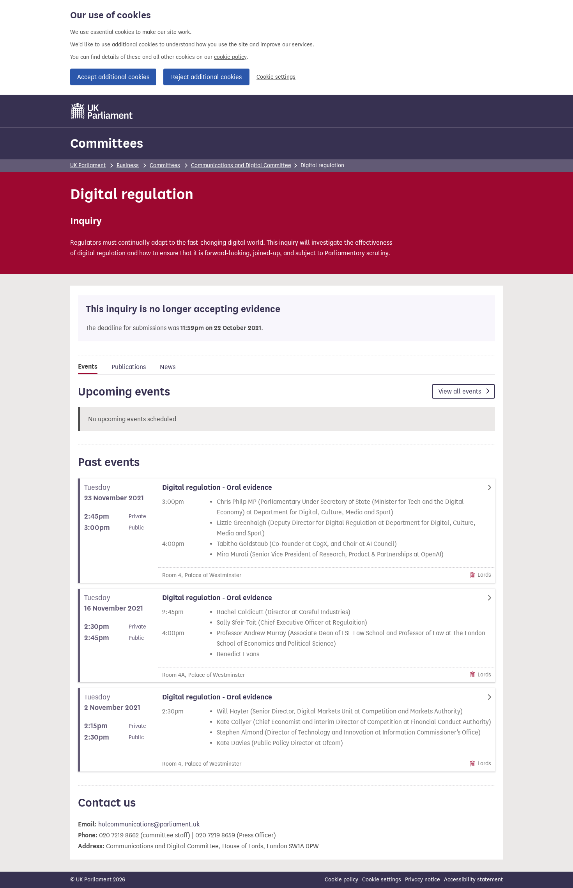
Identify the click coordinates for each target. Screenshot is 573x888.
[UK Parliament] (102, 111)
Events (87, 367)
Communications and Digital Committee (241, 165)
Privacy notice (422, 879)
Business (128, 165)
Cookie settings (275, 77)
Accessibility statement (473, 879)
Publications (128, 367)
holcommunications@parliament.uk (149, 824)
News (167, 367)
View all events (461, 391)
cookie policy (230, 57)
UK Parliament (88, 165)
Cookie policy (341, 879)
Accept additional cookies (113, 77)
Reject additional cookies (206, 77)
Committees (106, 143)
